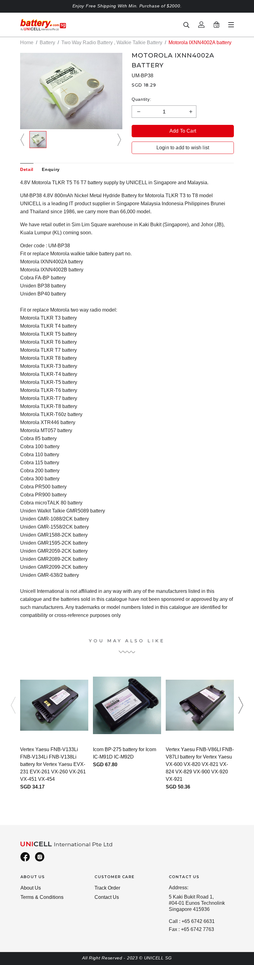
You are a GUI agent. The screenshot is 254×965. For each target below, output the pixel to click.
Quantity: (141, 99)
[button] (23, 139)
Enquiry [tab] (51, 169)
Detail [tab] (26, 169)
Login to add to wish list (182, 147)
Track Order (107, 888)
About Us (30, 888)
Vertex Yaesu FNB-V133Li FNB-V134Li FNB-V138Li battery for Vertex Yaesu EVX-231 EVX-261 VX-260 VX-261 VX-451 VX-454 (53, 764)
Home (26, 42)
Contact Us (106, 897)
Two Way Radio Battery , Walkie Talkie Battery (111, 42)
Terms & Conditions (42, 897)
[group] (37, 139)
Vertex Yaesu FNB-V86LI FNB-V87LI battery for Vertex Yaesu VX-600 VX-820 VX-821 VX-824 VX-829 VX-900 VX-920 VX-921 (200, 764)
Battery (47, 42)
